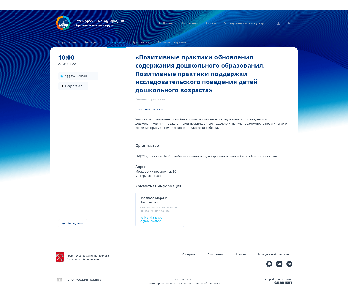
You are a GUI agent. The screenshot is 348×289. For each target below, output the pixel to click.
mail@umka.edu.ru (151, 217)
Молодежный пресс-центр (244, 23)
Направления (67, 42)
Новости (211, 23)
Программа (189, 23)
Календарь (92, 42)
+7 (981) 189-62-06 (150, 221)
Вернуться (74, 223)
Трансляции (141, 42)
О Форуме (166, 23)
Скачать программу (172, 42)
